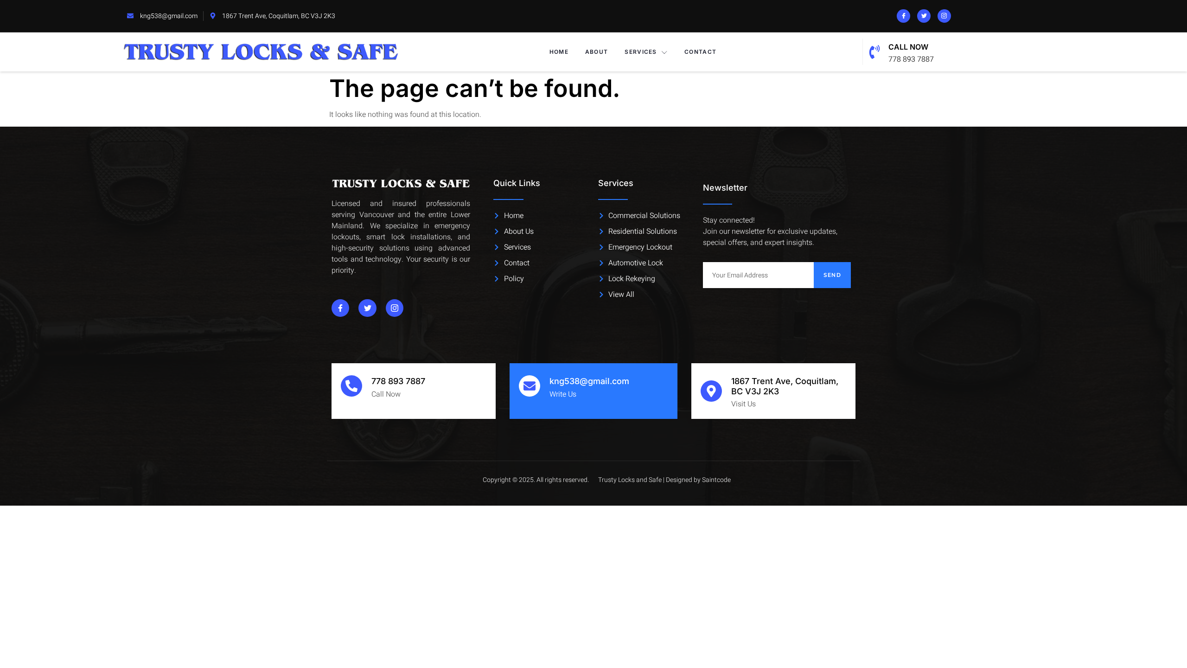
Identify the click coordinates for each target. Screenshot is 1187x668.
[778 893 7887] (351, 386)
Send (832, 275)
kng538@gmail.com (589, 381)
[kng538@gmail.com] (529, 386)
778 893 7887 (398, 381)
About (596, 51)
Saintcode (716, 480)
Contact (700, 51)
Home (558, 51)
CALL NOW (908, 46)
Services (641, 51)
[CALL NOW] (874, 52)
